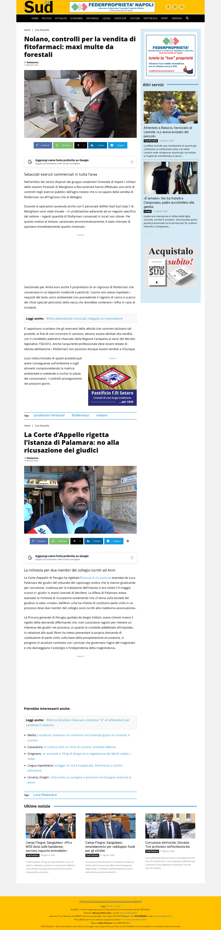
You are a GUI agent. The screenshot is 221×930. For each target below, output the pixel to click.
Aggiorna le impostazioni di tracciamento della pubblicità (110, 901)
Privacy (109, 906)
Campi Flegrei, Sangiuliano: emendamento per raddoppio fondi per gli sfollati (110, 847)
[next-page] (150, 234)
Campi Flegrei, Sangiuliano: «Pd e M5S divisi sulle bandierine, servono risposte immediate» (49, 847)
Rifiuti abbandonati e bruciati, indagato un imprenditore (84, 318)
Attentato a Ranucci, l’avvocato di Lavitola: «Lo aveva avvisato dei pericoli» (168, 132)
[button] (187, 18)
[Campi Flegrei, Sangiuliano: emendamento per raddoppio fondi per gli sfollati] (110, 826)
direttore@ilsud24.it (128, 913)
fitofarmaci (80, 415)
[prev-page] (145, 234)
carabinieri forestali (49, 415)
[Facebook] (168, 7)
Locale (148, 211)
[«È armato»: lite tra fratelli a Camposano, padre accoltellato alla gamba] (171, 178)
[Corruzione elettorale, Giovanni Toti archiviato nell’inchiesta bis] (170, 826)
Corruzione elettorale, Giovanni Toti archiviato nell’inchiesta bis (167, 845)
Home (27, 29)
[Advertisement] (80, 259)
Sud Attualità (42, 29)
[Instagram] (175, 7)
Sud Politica (33, 855)
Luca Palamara (45, 794)
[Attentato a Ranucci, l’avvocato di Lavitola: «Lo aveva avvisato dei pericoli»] (171, 107)
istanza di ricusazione (96, 578)
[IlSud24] (42, 7)
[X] (182, 7)
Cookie (117, 906)
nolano (101, 415)
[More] (127, 541)
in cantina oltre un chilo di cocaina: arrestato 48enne (80, 747)
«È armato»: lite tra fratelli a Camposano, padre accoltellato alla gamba (169, 202)
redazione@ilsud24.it (162, 916)
